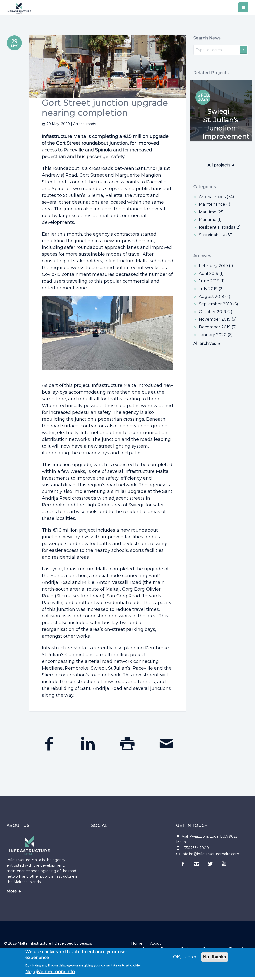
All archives (204, 343)
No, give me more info (50, 971)
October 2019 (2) (215, 311)
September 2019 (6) (218, 304)
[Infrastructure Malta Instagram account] (196, 864)
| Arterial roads (83, 124)
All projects (219, 165)
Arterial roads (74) (216, 196)
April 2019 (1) (211, 273)
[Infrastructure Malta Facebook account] (183, 864)
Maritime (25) (212, 212)
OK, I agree (185, 957)
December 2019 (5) (218, 327)
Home (136, 943)
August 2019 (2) (214, 296)
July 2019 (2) (211, 288)
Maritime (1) (210, 219)
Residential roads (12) (220, 227)
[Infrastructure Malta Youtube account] (224, 864)
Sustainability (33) (216, 235)
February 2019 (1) (216, 265)
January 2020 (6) (216, 334)
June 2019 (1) (212, 281)
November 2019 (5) (218, 319)
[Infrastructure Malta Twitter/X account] (210, 864)
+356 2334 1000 (195, 848)
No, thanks (214, 956)
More (12, 891)
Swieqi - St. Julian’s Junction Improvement (226, 123)
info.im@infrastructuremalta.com (210, 854)
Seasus (86, 943)
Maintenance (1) (214, 204)
